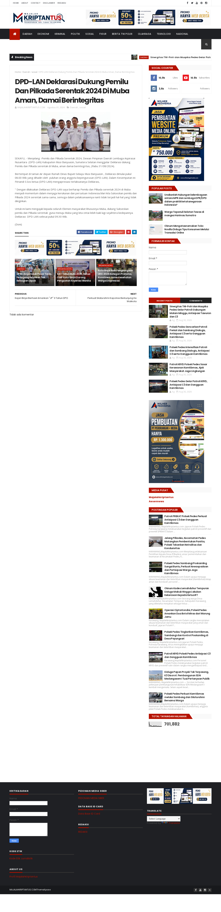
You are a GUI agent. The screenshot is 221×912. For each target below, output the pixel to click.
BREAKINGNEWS (65, 269)
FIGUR (103, 34)
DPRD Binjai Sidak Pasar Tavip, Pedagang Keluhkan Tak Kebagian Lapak (34, 277)
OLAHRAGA (144, 34)
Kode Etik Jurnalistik (21, 858)
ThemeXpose (43, 889)
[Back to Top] (210, 890)
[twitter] (192, 3)
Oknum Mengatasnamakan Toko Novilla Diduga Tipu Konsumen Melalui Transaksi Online (186, 229)
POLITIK (75, 34)
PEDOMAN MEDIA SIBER (91, 798)
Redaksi (61, 3)
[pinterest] (201, 3)
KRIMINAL (60, 34)
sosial (34, 72)
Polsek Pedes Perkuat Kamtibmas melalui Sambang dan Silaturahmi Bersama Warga (184, 697)
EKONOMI (43, 34)
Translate (174, 823)
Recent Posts (164, 300)
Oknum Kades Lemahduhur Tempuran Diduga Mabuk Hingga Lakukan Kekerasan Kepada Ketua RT (186, 592)
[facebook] (187, 3)
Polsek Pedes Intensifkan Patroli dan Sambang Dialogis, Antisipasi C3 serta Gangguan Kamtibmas (189, 350)
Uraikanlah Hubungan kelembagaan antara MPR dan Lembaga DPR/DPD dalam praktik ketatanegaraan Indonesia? (185, 200)
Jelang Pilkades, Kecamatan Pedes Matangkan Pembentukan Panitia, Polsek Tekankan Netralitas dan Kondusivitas (185, 543)
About (24, 3)
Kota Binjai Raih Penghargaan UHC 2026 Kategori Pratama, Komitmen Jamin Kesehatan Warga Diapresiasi (115, 275)
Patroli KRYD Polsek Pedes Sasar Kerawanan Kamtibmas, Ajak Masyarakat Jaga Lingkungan (188, 368)
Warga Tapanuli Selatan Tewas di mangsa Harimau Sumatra (184, 213)
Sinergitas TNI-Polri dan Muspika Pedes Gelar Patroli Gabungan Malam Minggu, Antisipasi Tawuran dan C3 (190, 311)
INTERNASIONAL (21, 44)
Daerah (26, 72)
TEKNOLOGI (164, 34)
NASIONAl (182, 34)
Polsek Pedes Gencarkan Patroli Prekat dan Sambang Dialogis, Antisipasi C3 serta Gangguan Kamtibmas (188, 332)
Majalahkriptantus (161, 497)
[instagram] (206, 3)
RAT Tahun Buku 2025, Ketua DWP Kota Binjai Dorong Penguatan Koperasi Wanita (74, 277)
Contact (35, 3)
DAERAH (27, 34)
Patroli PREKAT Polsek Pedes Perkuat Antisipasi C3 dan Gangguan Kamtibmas (185, 520)
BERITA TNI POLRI (122, 34)
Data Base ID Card (89, 813)
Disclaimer (49, 3)
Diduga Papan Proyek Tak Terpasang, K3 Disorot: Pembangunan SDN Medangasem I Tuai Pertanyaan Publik (186, 675)
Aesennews (156, 501)
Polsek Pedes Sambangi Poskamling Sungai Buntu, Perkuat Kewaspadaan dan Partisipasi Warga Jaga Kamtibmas (186, 568)
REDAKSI (82, 832)
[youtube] (197, 3)
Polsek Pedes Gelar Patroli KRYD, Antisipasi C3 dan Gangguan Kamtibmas (188, 385)
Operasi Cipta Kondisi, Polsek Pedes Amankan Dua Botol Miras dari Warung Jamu (187, 613)
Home (16, 3)
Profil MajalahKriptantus (23, 876)
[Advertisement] (175, 751)
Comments (195, 300)
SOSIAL (89, 34)
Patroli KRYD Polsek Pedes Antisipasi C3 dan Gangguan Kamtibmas (187, 655)
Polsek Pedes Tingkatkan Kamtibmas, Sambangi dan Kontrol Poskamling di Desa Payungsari (186, 635)
